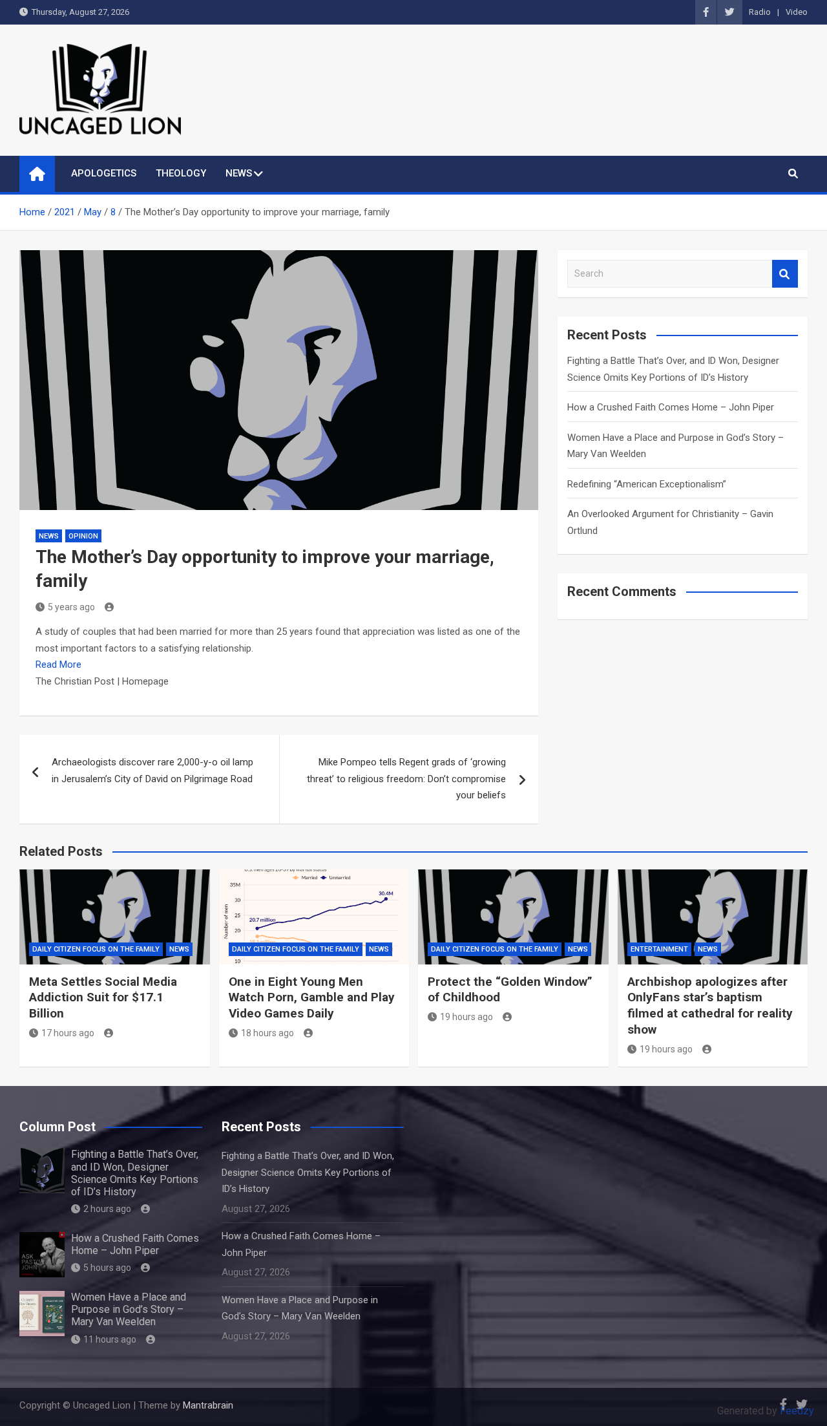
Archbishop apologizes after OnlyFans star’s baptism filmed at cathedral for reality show (710, 1005)
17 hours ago (67, 1033)
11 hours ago (109, 1339)
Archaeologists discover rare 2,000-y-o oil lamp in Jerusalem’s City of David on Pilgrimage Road (152, 770)
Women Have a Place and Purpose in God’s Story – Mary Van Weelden (128, 1309)
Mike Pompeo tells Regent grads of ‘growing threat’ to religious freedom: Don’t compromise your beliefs (406, 778)
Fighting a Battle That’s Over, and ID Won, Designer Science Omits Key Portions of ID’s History (134, 1173)
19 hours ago (466, 1017)
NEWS (238, 173)
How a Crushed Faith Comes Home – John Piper (670, 407)
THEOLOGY (181, 173)
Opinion (83, 536)
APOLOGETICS (103, 173)
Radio (760, 12)
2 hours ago (107, 1209)
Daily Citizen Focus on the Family (96, 949)
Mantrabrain (208, 1405)
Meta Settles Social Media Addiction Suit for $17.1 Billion (103, 997)
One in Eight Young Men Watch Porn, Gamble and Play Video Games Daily (312, 997)
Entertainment (659, 949)
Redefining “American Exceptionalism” (646, 484)
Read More (58, 664)
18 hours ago (267, 1033)
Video (797, 12)
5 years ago (71, 607)
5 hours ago (107, 1267)
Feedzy (797, 1411)
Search (785, 274)
